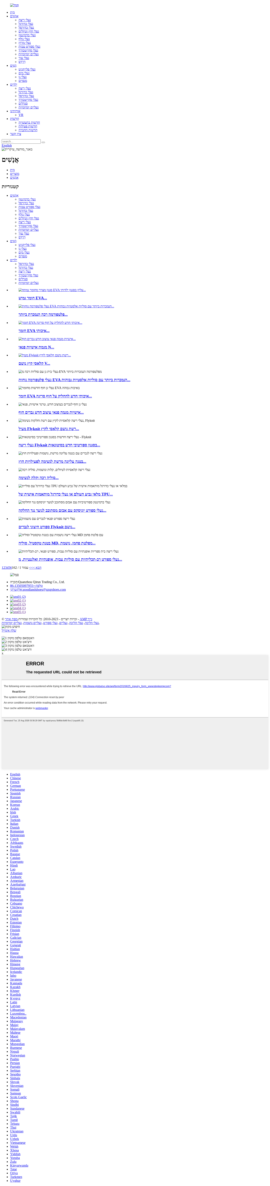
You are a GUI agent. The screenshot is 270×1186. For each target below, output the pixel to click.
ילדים (13, 84)
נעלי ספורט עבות (29, 46)
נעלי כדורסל (26, 27)
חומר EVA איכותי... (34, 330)
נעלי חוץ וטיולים (29, 31)
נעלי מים (24, 73)
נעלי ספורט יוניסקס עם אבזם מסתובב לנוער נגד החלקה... (62, 510)
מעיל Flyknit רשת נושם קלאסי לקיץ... (49, 429)
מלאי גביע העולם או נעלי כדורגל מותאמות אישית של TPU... (66, 494)
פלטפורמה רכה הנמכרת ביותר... (43, 314)
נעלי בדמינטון (27, 35)
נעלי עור (24, 58)
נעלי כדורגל (26, 24)
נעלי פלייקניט (27, 69)
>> (31, 567)
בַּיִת (12, 12)
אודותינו (15, 111)
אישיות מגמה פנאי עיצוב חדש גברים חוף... (51, 412)
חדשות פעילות (28, 126)
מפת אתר (11, 619)
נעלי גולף (24, 39)
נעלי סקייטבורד (28, 50)
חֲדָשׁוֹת (14, 118)
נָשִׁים (13, 65)
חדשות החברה (28, 130)
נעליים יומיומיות (29, 54)
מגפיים (23, 80)
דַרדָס (22, 61)
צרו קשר (15, 134)
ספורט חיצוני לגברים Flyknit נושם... (47, 527)
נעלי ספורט (50, 623)
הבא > (37, 567)
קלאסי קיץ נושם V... (34, 363)
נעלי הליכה (92, 623)
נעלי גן (23, 77)
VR (21, 115)
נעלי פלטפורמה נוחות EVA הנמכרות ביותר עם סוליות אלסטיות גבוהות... (74, 380)
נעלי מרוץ (25, 43)
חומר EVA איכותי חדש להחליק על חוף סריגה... (55, 396)
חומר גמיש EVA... (33, 298)
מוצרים (14, 174)
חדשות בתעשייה (29, 122)
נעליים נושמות (32, 623)
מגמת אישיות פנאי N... (36, 347)
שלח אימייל (9, 630)
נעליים (63, 623)
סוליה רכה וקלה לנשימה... (39, 477)
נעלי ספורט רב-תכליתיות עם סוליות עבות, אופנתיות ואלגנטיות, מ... (70, 559)
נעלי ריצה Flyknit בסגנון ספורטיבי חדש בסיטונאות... (59, 445)
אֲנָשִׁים (14, 16)
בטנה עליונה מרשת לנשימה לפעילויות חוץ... (52, 461)
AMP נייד (86, 619)
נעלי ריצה (25, 20)
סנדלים (23, 103)
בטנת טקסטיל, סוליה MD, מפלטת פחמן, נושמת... (57, 543)
